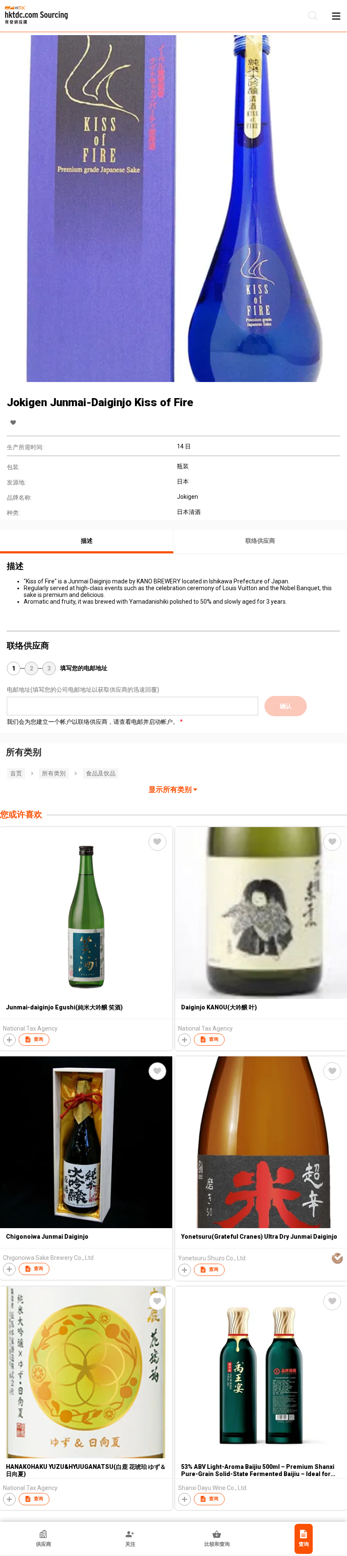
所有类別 (54, 773)
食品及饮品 (101, 773)
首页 (16, 773)
